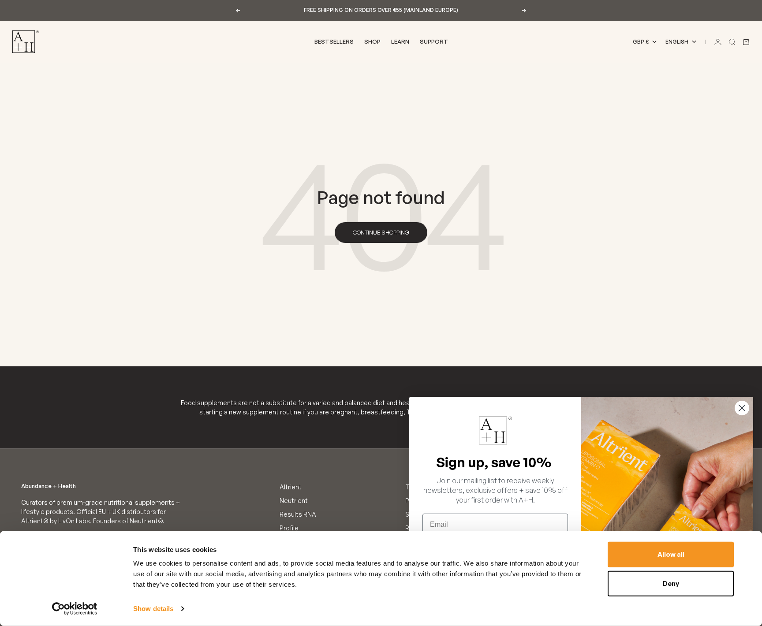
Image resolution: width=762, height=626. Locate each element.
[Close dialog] (742, 408)
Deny (671, 583)
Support (434, 41)
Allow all (670, 554)
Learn (400, 41)
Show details (153, 608)
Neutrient (294, 500)
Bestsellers (334, 41)
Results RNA (298, 514)
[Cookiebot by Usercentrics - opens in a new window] (74, 608)
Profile (289, 528)
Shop (372, 41)
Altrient (291, 487)
